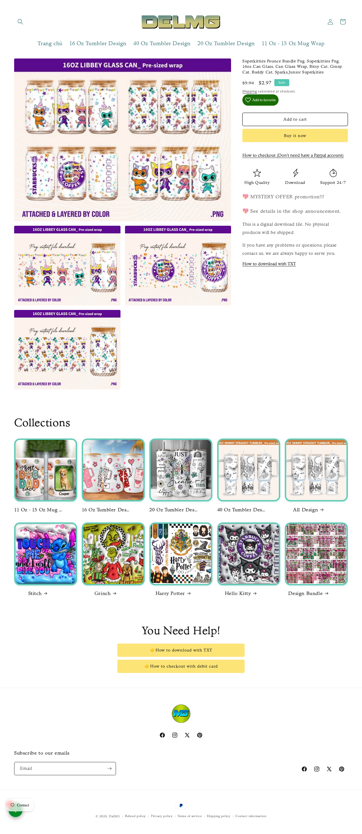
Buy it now (295, 135)
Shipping (249, 91)
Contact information (250, 816)
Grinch (102, 593)
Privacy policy (162, 816)
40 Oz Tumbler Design (241, 510)
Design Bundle (305, 593)
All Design (305, 510)
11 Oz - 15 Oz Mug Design (38, 510)
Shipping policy (218, 816)
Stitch (35, 593)
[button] (20, 22)
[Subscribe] (109, 768)
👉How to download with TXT (181, 650)
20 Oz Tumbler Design (173, 510)
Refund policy (135, 816)
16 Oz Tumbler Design (106, 510)
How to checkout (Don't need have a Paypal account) (293, 155)
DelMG (114, 816)
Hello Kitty (238, 593)
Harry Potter (170, 593)
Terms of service (190, 816)
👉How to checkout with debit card (181, 666)
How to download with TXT (269, 263)
